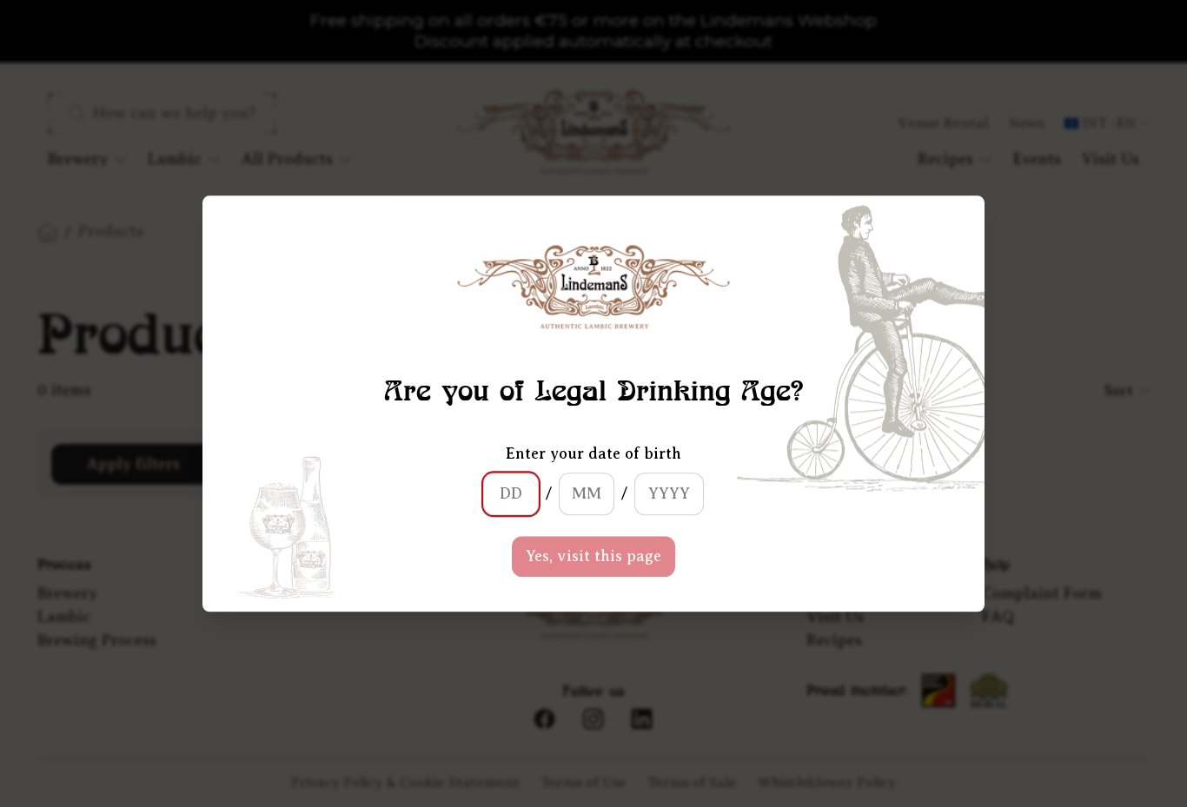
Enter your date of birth (593, 453)
